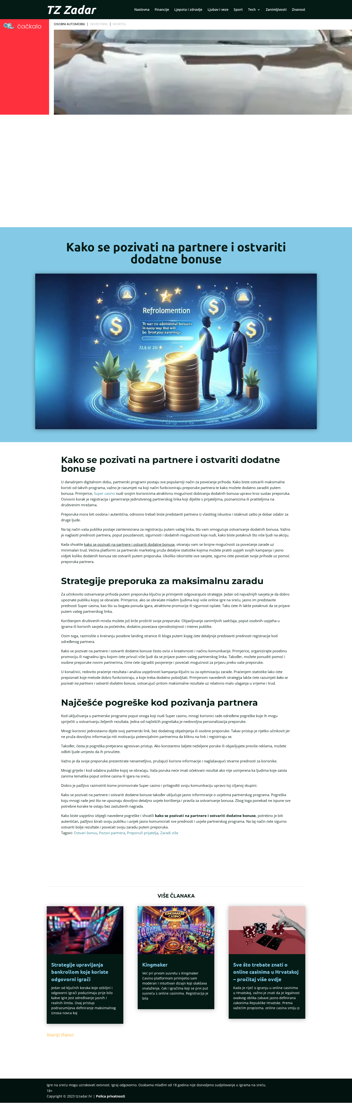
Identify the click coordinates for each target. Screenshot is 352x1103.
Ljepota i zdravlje (188, 10)
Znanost (298, 10)
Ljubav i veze (218, 10)
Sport (238, 10)
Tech (252, 10)
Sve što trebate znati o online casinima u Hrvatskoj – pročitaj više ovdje (266, 971)
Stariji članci (60, 1035)
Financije (162, 10)
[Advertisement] (176, 152)
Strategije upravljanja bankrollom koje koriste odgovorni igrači (79, 971)
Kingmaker (155, 964)
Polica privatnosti (110, 1096)
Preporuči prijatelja (142, 832)
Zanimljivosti (276, 10)
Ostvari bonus (85, 832)
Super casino (104, 493)
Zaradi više (169, 832)
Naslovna (141, 10)
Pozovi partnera (112, 832)
